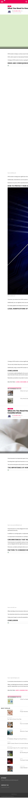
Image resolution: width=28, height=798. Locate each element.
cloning (18, 381)
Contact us (13, 794)
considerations (23, 690)
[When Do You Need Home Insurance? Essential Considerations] (10, 393)
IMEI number (23, 381)
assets (17, 690)
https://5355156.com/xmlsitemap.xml (9, 780)
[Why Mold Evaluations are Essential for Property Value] (10, 400)
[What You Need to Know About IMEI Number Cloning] (10, 701)
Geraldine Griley (17, 11)
